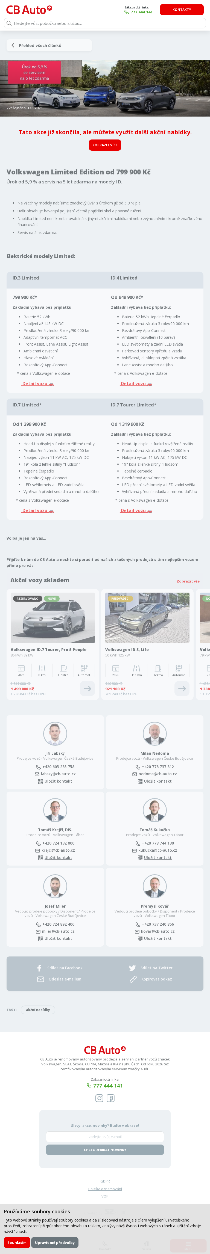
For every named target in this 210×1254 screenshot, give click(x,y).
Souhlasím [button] (17, 1242)
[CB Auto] (29, 9)
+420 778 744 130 (158, 843)
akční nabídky (38, 1010)
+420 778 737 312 (158, 766)
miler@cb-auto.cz (58, 931)
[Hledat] (9, 23)
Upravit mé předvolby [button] (55, 1242)
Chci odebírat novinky (105, 1150)
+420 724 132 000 (58, 843)
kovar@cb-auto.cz (158, 931)
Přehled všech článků (40, 45)
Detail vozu (133, 384)
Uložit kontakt (58, 781)
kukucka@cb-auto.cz (157, 850)
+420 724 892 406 (58, 924)
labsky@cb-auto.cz (58, 773)
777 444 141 (142, 11)
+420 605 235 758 (58, 766)
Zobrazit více (105, 145)
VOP (105, 1196)
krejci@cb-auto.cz (58, 850)
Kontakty (182, 9)
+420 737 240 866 (158, 924)
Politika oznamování (105, 1188)
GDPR (105, 1181)
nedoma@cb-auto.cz (158, 773)
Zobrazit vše (188, 581)
